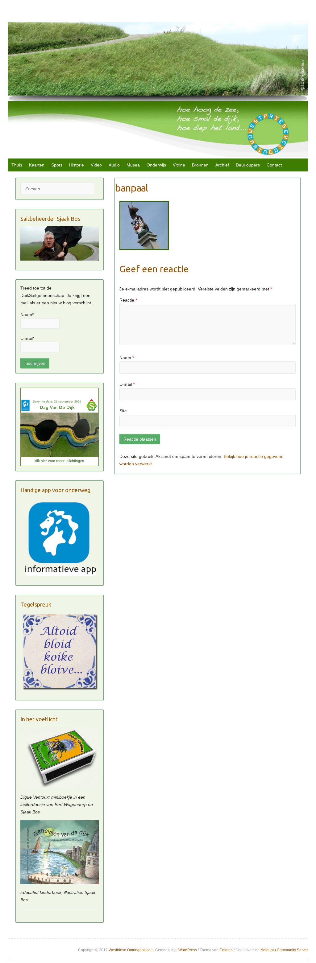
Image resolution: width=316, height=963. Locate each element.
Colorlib (226, 950)
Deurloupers (248, 165)
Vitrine (179, 165)
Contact (274, 165)
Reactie (128, 300)
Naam (126, 357)
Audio (114, 165)
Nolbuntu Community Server (284, 950)
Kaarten (36, 165)
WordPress (187, 950)
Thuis (16, 165)
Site (123, 410)
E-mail (127, 384)
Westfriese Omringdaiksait (130, 950)
